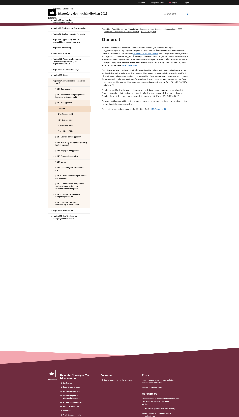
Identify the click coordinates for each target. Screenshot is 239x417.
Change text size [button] (156, 2)
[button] (174, 2)
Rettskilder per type (119, 29)
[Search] (187, 14)
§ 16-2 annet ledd (158, 109)
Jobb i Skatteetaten (71, 406)
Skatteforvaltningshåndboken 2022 (168, 29)
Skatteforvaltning (146, 29)
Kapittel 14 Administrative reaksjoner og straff (121, 32)
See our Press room (153, 387)
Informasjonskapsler (71, 391)
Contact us (141, 2)
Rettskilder (106, 29)
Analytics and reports (72, 415)
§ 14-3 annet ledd (129, 65)
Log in (186, 2)
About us (67, 411)
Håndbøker (133, 29)
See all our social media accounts (118, 380)
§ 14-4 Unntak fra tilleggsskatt (145, 53)
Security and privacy (71, 387)
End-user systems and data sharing (160, 409)
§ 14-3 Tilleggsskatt (148, 32)
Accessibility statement (73, 402)
